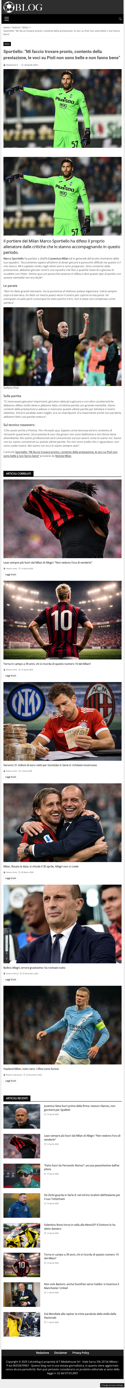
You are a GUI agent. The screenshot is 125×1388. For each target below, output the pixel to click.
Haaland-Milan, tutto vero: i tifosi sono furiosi (31, 1069)
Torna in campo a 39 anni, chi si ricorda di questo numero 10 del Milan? (47, 664)
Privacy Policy (80, 1353)
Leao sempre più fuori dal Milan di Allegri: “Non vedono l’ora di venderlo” (47, 562)
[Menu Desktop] (6, 19)
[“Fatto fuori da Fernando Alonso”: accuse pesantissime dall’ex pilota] (21, 1176)
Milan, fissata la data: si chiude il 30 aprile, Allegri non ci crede (40, 866)
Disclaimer (60, 1353)
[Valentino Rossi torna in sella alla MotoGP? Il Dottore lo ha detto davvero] (21, 1235)
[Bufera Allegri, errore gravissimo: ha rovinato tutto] (62, 924)
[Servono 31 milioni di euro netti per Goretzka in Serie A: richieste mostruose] (62, 721)
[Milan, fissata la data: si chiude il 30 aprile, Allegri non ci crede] (62, 822)
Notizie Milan (63, 456)
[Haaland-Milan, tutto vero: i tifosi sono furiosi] (62, 1025)
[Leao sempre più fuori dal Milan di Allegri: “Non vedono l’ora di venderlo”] (62, 518)
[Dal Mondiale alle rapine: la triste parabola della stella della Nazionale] (21, 1324)
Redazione (42, 1353)
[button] (120, 19)
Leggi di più (10, 574)
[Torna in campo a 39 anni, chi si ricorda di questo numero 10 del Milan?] (62, 620)
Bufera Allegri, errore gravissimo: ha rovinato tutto (34, 968)
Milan (7, 43)
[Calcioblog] (22, 7)
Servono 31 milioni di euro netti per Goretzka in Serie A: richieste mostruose (50, 765)
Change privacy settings (112, 1385)
